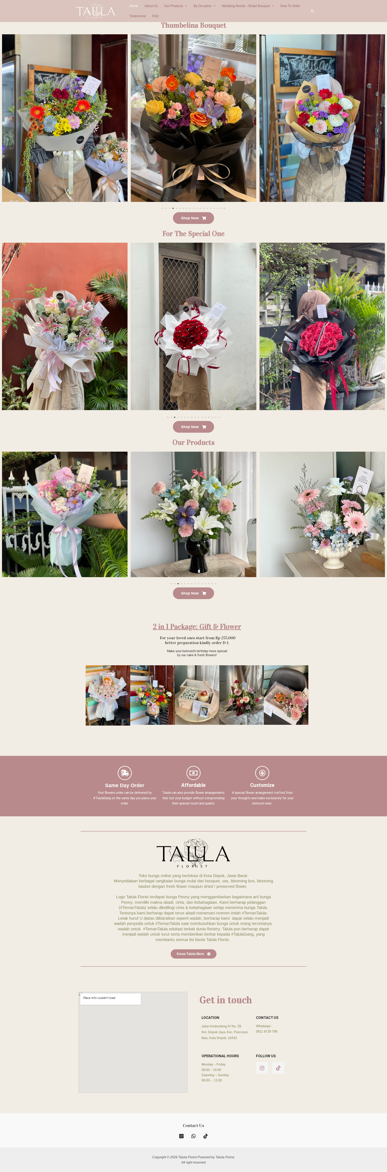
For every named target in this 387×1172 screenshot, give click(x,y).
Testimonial (137, 16)
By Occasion (203, 6)
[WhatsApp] (193, 1136)
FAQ (155, 16)
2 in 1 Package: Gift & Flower (197, 626)
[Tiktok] (205, 1136)
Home (133, 6)
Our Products (173, 6)
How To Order (290, 6)
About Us (151, 6)
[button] (185, 6)
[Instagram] (181, 1136)
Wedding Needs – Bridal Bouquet (246, 6)
